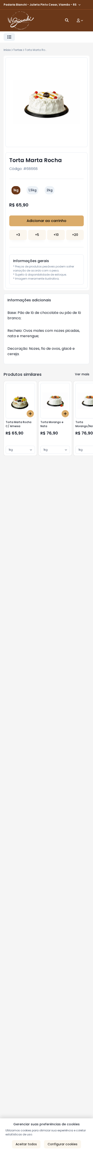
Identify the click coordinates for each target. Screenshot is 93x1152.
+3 (18, 235)
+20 (75, 235)
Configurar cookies (62, 1144)
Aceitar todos (26, 1144)
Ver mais (82, 374)
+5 (37, 235)
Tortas (17, 50)
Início (7, 50)
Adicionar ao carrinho (46, 220)
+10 (56, 235)
